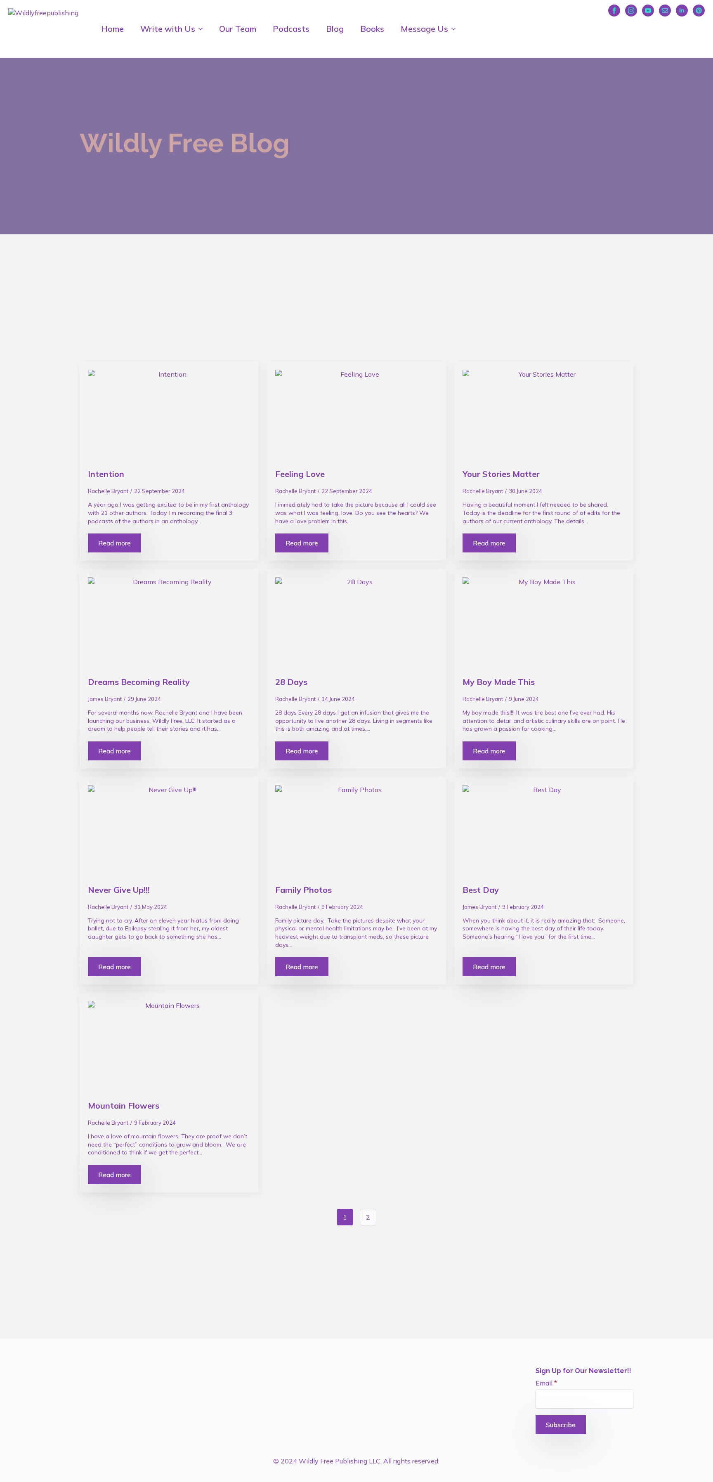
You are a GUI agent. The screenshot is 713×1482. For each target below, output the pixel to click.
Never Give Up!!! (119, 890)
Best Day (481, 890)
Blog (335, 29)
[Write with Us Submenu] (203, 29)
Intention (106, 474)
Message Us (424, 29)
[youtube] (648, 11)
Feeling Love (300, 474)
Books (372, 29)
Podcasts (291, 29)
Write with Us (167, 29)
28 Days (291, 682)
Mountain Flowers (123, 1106)
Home (112, 29)
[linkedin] (682, 11)
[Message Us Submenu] (456, 29)
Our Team (237, 29)
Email (546, 1383)
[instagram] (631, 11)
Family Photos (303, 890)
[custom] (665, 11)
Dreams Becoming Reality (139, 682)
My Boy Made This (499, 682)
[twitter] (100, 1361)
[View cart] (699, 27)
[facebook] (614, 11)
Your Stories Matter (501, 474)
